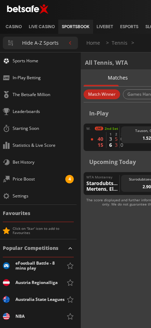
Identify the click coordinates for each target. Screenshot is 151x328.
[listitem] (13, 27)
